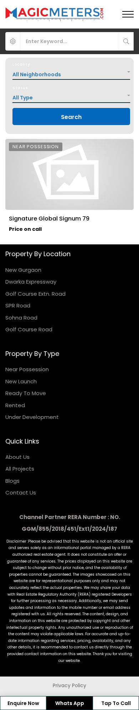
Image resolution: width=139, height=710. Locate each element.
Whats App (69, 703)
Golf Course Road (28, 329)
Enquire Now (23, 703)
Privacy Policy (69, 685)
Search (71, 117)
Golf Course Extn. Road (35, 293)
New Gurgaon (23, 270)
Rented (15, 405)
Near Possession (27, 369)
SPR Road (17, 305)
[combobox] (71, 73)
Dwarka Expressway (30, 281)
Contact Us (20, 492)
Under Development (32, 417)
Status (20, 87)
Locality (21, 64)
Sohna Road (21, 317)
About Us (17, 457)
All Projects (19, 468)
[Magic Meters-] (54, 14)
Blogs (12, 480)
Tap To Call (116, 703)
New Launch (21, 381)
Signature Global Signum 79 (49, 218)
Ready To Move (25, 393)
